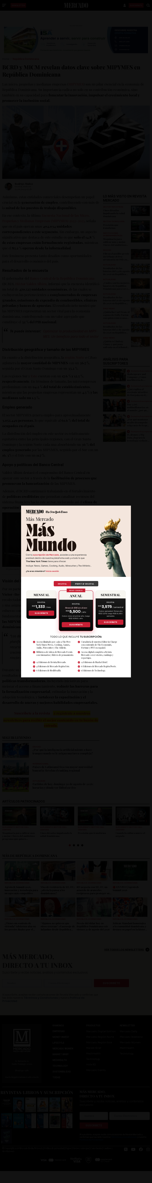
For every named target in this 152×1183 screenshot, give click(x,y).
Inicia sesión (52, 571)
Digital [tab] (62, 583)
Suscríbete (41, 613)
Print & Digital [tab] (84, 583)
